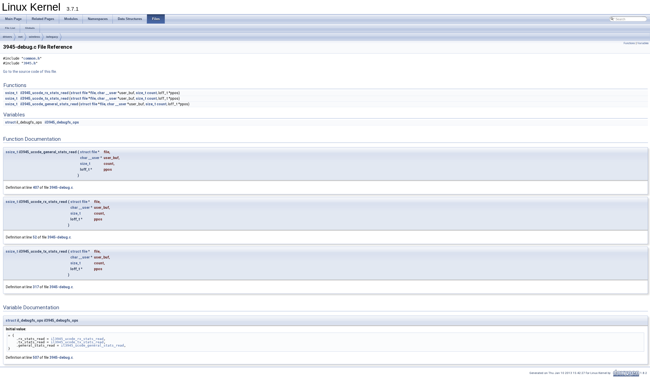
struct (76, 93)
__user (111, 93)
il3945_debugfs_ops (62, 122)
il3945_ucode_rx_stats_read (44, 93)
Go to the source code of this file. (30, 72)
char (101, 93)
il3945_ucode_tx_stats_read (44, 98)
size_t (141, 93)
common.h (31, 58)
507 (36, 357)
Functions (629, 43)
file (85, 93)
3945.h (29, 63)
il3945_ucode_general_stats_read (49, 104)
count (152, 93)
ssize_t (11, 93)
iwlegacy (52, 36)
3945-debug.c (61, 187)
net (20, 36)
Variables (643, 43)
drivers (7, 36)
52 (35, 237)
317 (36, 287)
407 (36, 187)
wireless (34, 36)
